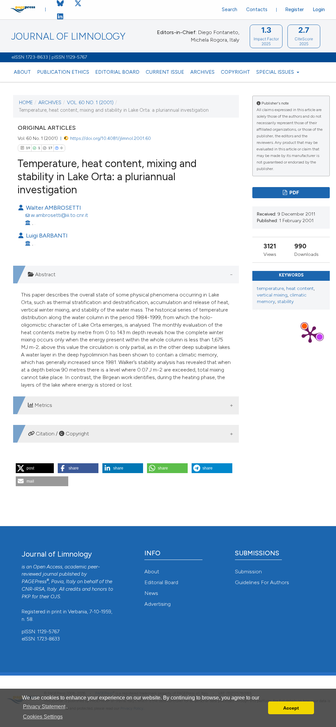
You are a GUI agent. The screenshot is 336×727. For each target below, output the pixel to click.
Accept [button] (291, 708)
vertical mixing (272, 295)
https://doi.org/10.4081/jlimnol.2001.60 (110, 138)
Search (229, 9)
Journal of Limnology (68, 36)
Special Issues (275, 72)
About (22, 72)
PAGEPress (34, 581)
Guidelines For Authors (262, 582)
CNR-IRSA (33, 589)
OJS (55, 597)
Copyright (235, 72)
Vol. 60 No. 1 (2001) (90, 102)
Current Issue (165, 72)
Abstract (44, 274)
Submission (248, 571)
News (151, 593)
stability (285, 301)
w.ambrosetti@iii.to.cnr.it (59, 215)
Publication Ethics (63, 72)
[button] (35, 468)
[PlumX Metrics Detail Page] (310, 334)
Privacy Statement (44, 706)
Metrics (42, 405)
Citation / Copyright (61, 433)
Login (319, 9)
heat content (300, 288)
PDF (293, 193)
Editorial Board (117, 72)
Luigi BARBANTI (46, 235)
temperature (270, 288)
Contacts (256, 9)
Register (294, 9)
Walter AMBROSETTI (53, 207)
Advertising (157, 604)
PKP (26, 597)
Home (26, 102)
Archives (202, 72)
